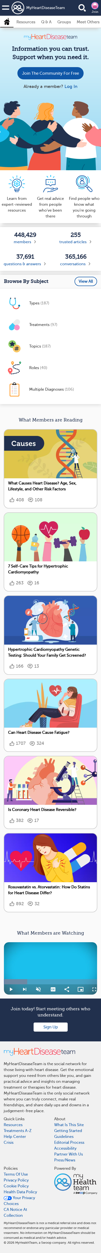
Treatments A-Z (18, 1131)
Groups (64, 22)
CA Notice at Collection (15, 1212)
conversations (73, 264)
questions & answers (22, 264)
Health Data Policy (20, 1192)
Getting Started (68, 1131)
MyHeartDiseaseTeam (38, 8)
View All (86, 281)
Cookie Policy (16, 1186)
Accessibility (65, 1148)
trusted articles (73, 242)
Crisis (8, 1142)
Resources (25, 22)
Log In (70, 86)
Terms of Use (16, 1174)
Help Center (15, 1136)
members (22, 242)
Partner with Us (68, 1154)
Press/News (64, 1160)
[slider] (50, 981)
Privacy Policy (16, 1180)
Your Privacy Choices (19, 1201)
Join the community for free (50, 73)
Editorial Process (69, 1142)
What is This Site (69, 1125)
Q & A (46, 22)
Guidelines (64, 1136)
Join (95, 11)
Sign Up (50, 1027)
